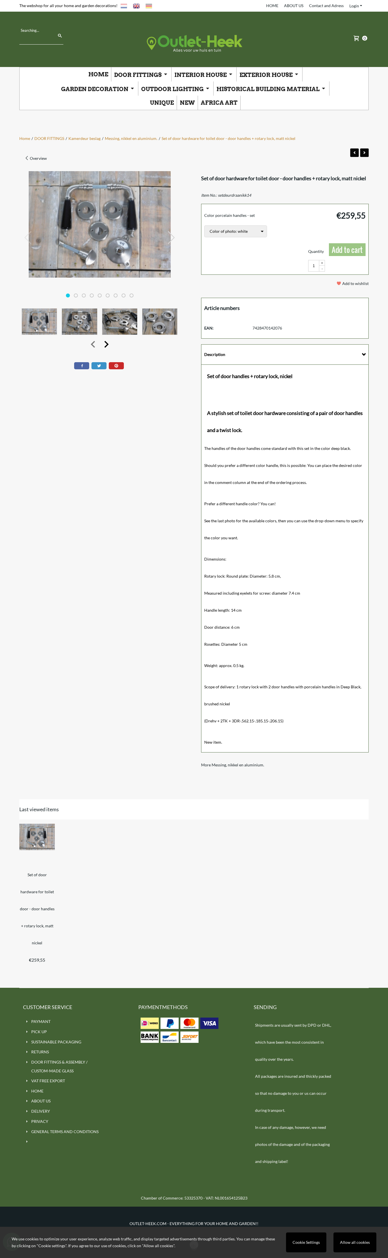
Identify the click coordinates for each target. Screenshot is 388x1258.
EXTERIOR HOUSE (266, 75)
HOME (272, 5)
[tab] (285, 354)
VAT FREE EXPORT (48, 1080)
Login (354, 5)
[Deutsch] (148, 5)
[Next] (364, 152)
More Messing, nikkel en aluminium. (232, 764)
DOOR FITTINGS (138, 75)
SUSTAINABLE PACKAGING (56, 1041)
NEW (187, 102)
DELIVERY (40, 1111)
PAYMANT (41, 1021)
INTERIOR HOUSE (201, 75)
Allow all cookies (355, 1242)
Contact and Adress (326, 5)
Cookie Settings (306, 1242)
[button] (68, 295)
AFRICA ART (219, 102)
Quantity (316, 251)
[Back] (354, 152)
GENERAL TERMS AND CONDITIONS (65, 1131)
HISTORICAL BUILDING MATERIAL (268, 89)
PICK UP (39, 1031)
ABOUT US (293, 5)
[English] (136, 5)
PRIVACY (39, 1121)
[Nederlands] (123, 5)
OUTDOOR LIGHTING (173, 89)
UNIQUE (162, 102)
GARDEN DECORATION (95, 89)
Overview (38, 158)
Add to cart (347, 249)
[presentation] (28, 238)
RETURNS (40, 1051)
